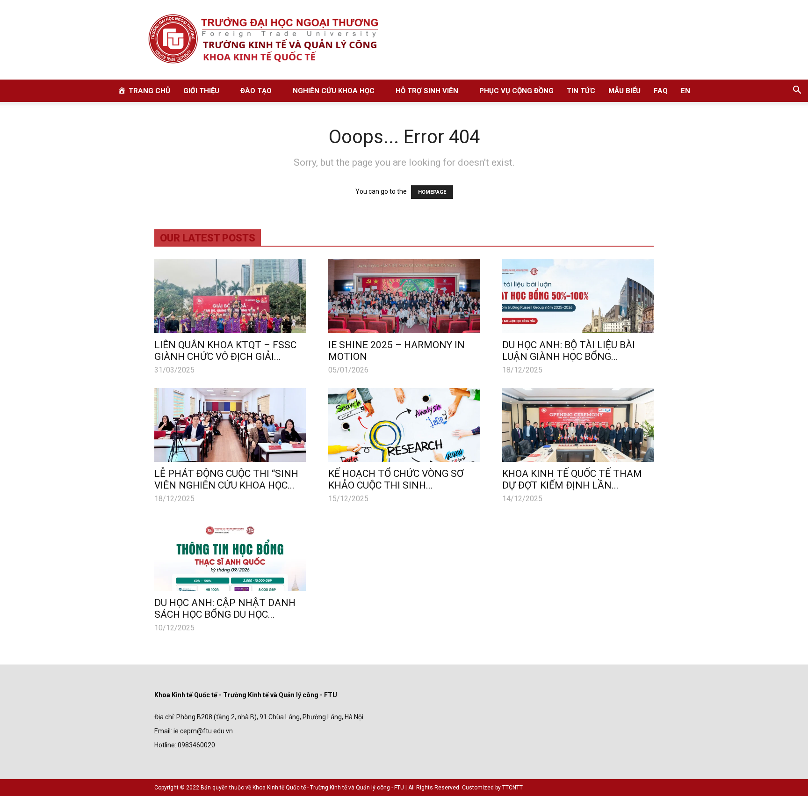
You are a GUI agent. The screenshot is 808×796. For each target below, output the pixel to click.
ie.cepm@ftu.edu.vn (203, 731)
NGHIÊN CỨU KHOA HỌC (334, 91)
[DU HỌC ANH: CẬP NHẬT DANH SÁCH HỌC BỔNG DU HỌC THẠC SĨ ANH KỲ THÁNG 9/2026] (230, 554)
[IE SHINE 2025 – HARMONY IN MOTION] (404, 296)
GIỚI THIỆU (201, 91)
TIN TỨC (581, 91)
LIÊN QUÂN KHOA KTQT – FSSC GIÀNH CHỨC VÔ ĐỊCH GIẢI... (225, 350)
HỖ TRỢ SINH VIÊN (427, 91)
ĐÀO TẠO (256, 91)
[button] (797, 91)
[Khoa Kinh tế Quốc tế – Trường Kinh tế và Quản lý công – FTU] (404, 40)
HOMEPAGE (432, 192)
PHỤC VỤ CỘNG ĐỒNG (516, 91)
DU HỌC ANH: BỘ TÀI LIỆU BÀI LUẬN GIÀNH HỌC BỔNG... (568, 350)
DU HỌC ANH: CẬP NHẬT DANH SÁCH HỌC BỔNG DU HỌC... (225, 608)
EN (685, 91)
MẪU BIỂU (624, 91)
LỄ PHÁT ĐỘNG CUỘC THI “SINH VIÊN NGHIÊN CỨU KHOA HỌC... (226, 479)
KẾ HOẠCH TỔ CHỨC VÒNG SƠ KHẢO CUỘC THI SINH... (395, 479)
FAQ (661, 91)
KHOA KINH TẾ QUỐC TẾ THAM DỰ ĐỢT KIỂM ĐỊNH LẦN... (572, 479)
